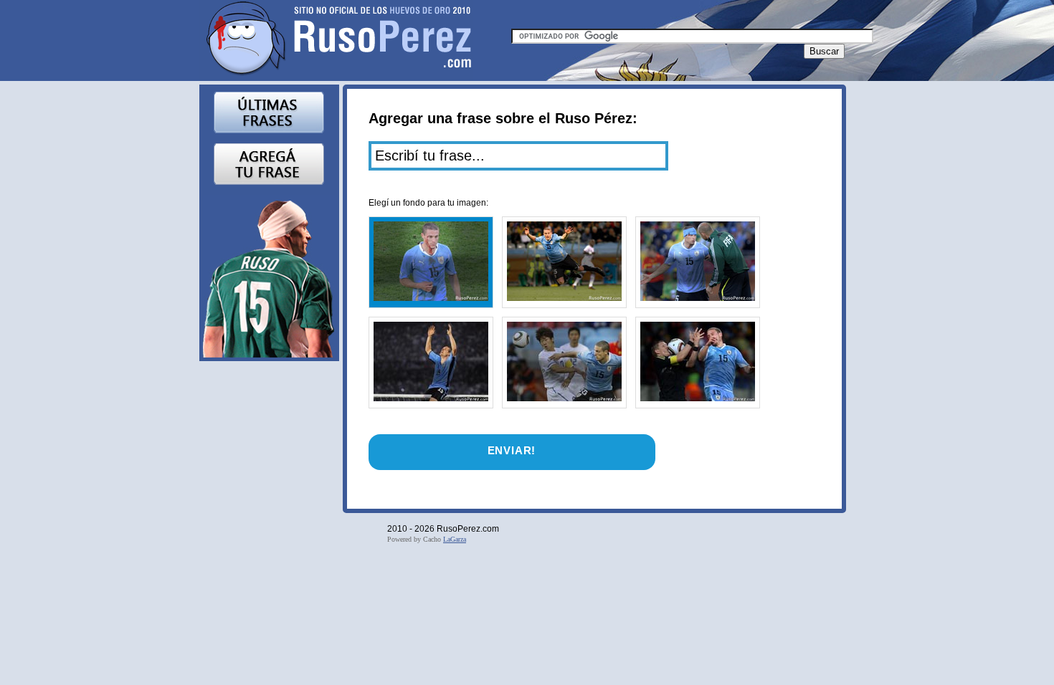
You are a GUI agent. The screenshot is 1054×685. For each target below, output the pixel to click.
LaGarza (454, 539)
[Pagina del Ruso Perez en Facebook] (269, 276)
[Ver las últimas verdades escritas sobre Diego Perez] (269, 112)
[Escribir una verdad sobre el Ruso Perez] (269, 163)
